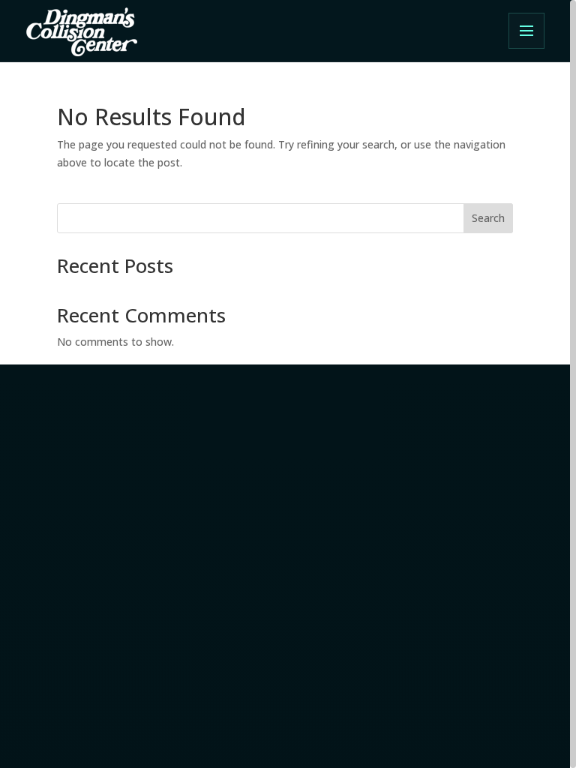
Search (488, 218)
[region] (288, 384)
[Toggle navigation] (526, 31)
